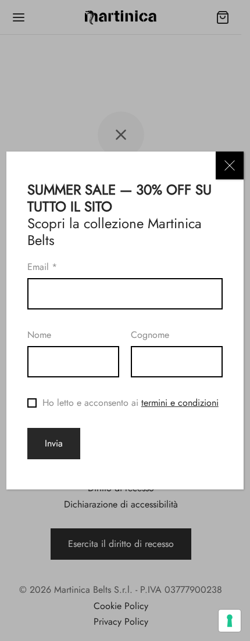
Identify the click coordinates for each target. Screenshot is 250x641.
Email (42, 266)
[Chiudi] (230, 165)
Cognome (150, 334)
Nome (39, 334)
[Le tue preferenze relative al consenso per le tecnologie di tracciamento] (230, 621)
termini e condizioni (180, 402)
